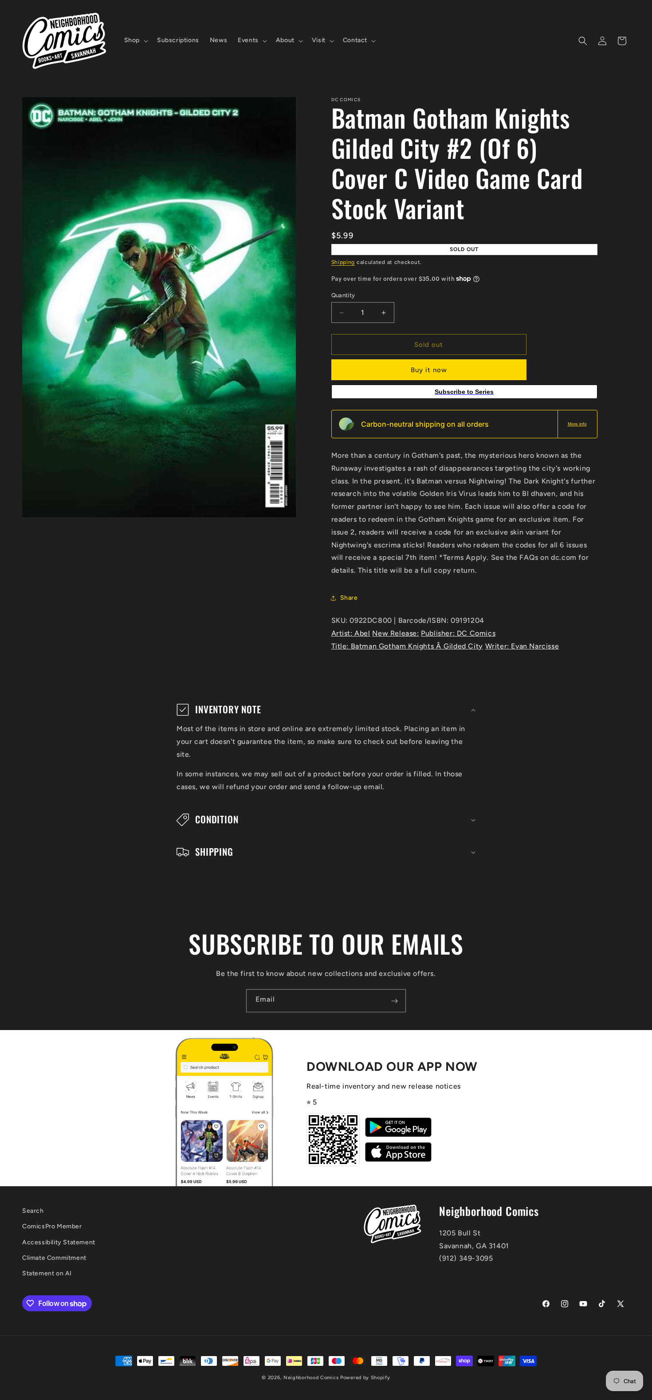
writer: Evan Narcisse (522, 646)
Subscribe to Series (464, 391)
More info (577, 423)
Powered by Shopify (365, 1377)
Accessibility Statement (58, 1242)
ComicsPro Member (52, 1227)
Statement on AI (47, 1273)
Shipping (343, 262)
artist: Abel (350, 633)
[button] (135, 40)
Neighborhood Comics (310, 1377)
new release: (395, 633)
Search (33, 1211)
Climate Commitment (54, 1258)
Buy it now (429, 370)
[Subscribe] (394, 1000)
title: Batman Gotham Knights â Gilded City (407, 646)
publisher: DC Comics (458, 633)
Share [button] (349, 598)
